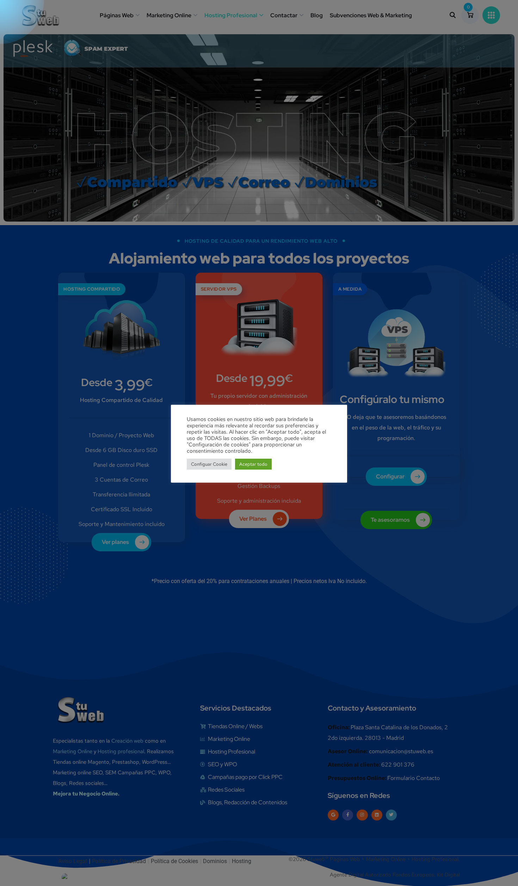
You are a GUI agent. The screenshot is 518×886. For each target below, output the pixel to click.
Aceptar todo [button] (253, 464)
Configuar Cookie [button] (209, 464)
